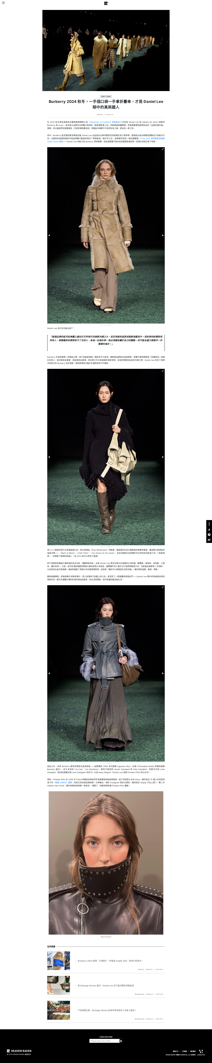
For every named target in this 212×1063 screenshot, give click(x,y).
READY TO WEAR (106, 96)
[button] (163, 149)
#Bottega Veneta (140, 994)
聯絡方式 (175, 1051)
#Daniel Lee (149, 969)
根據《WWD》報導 (63, 782)
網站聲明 (193, 1051)
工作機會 (184, 1051)
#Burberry (100, 114)
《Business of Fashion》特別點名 (105, 122)
